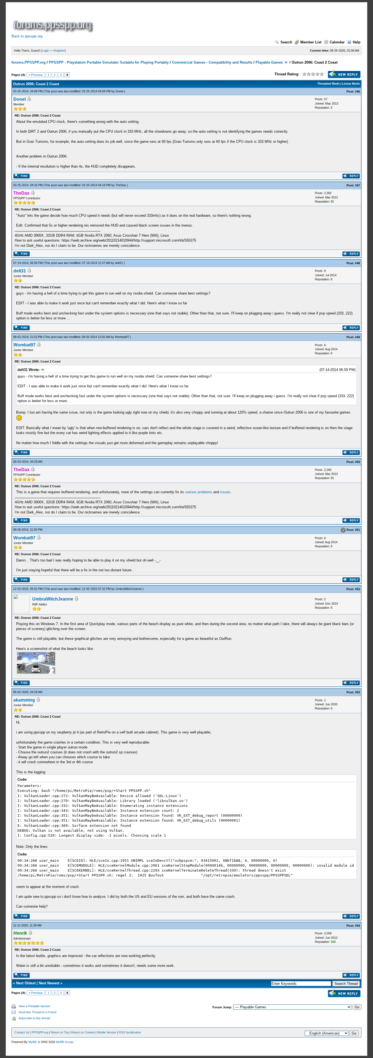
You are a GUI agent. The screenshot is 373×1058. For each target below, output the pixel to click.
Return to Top (60, 1032)
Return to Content (83, 1032)
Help (356, 42)
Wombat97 (122, 336)
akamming (24, 700)
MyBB (32, 1042)
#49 (357, 337)
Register (59, 50)
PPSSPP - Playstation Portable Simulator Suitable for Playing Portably (109, 62)
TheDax (121, 185)
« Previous (36, 74)
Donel (119, 91)
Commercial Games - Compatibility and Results (212, 62)
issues (225, 492)
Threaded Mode (328, 83)
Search (286, 42)
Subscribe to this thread (34, 1018)
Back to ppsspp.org (26, 36)
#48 (357, 263)
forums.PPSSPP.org (28, 62)
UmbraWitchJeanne (129, 588)
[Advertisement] (193, 20)
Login (45, 50)
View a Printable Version (34, 1006)
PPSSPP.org (40, 1032)
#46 (357, 91)
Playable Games (269, 62)
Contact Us (21, 1032)
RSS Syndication (130, 1032)
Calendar (337, 42)
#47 (357, 185)
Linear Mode (351, 83)
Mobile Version (106, 1032)
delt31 (119, 262)
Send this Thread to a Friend (37, 1012)
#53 (357, 692)
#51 (357, 529)
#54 (357, 925)
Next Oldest (25, 983)
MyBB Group (64, 1042)
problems (205, 492)
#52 (357, 589)
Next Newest (49, 983)
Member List (310, 42)
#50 (357, 461)
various (191, 492)
